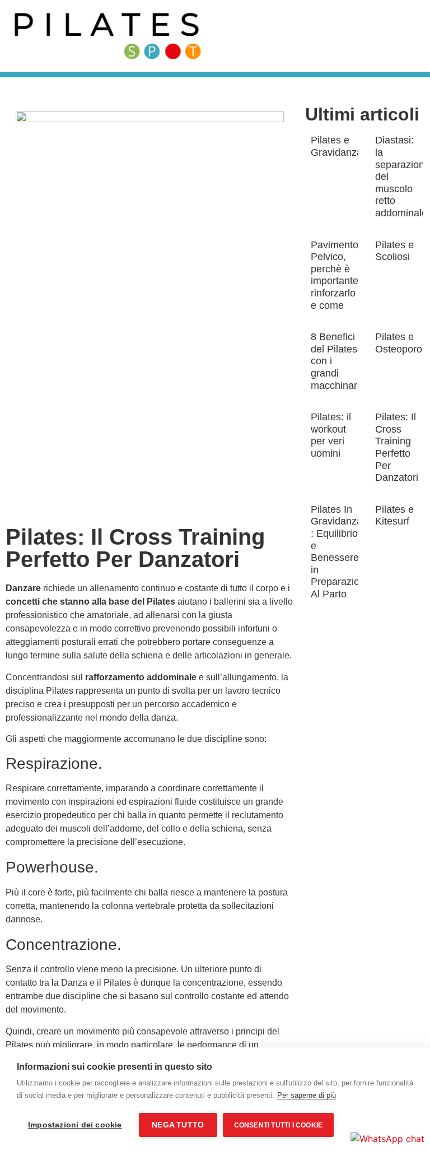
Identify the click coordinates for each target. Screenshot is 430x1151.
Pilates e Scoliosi (394, 251)
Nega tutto (178, 1125)
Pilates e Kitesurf (394, 515)
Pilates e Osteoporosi (402, 343)
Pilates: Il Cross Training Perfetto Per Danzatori (396, 447)
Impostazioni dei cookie (75, 1125)
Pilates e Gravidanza (336, 146)
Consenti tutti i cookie (278, 1125)
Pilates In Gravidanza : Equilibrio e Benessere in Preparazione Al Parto (341, 552)
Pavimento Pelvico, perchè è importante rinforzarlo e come (334, 275)
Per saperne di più (306, 1095)
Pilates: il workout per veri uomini (331, 435)
